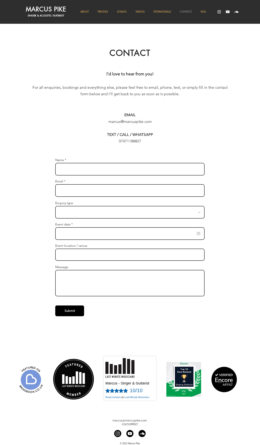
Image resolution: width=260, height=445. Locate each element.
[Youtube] (227, 12)
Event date (65, 224)
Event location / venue (71, 245)
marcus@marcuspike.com (130, 121)
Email (59, 181)
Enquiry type (64, 203)
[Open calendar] (198, 233)
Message (61, 267)
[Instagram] (219, 12)
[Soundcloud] (236, 12)
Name (59, 160)
